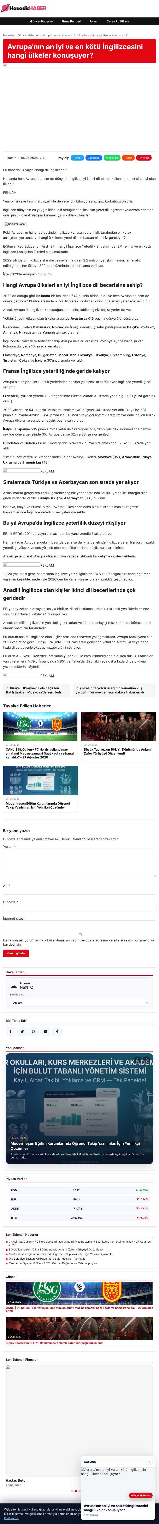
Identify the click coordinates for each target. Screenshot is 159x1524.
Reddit (128, 157)
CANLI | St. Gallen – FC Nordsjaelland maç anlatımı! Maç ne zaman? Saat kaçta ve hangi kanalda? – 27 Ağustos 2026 (80, 1243)
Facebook (94, 157)
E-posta (10, 902)
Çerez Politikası (118, 21)
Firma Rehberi (71, 21)
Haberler (8, 35)
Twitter (77, 157)
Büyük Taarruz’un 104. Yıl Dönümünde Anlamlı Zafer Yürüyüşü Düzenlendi (56, 1249)
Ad (6, 885)
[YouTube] (45, 1031)
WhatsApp (112, 157)
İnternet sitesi (13, 918)
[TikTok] (57, 1031)
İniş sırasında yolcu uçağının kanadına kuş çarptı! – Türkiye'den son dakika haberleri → (110, 690)
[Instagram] (34, 1031)
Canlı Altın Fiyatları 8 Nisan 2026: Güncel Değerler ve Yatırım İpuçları (53, 1263)
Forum (94, 21)
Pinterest (144, 157)
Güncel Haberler (41, 21)
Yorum (9, 846)
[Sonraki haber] (146, 1060)
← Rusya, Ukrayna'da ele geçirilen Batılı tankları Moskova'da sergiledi (33, 690)
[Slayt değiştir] (72, 1491)
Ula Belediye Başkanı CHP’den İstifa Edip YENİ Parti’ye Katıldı (47, 1258)
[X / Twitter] (22, 1031)
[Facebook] (10, 1031)
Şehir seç (17, 994)
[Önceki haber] (137, 1060)
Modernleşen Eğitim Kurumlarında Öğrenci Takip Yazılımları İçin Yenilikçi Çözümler (61, 1254)
